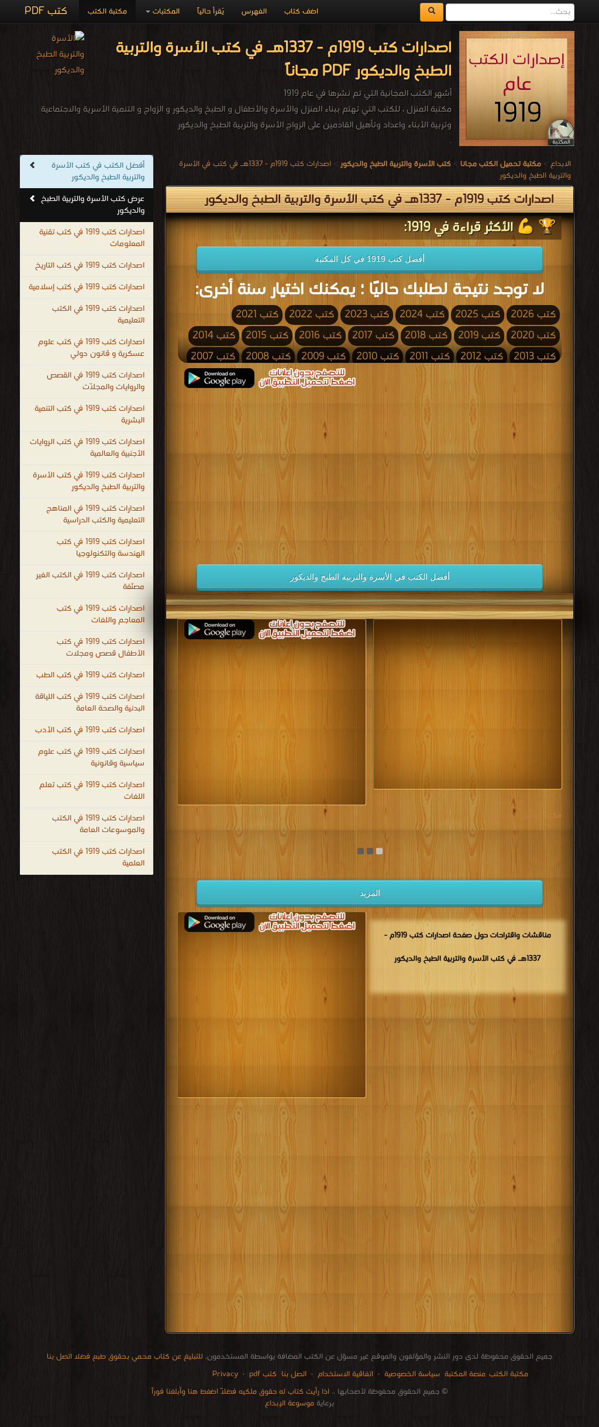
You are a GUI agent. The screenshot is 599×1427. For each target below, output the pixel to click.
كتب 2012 (481, 357)
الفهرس (254, 11)
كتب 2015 (267, 336)
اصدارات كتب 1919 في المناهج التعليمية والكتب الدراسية (95, 514)
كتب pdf (263, 1374)
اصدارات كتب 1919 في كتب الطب (90, 675)
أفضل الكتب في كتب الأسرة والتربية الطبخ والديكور (97, 171)
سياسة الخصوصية (412, 1374)
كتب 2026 (533, 315)
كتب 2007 (213, 357)
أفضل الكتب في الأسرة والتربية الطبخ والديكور (370, 576)
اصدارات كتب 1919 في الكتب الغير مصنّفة (90, 581)
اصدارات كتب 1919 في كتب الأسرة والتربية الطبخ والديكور (88, 481)
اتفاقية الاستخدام (344, 1374)
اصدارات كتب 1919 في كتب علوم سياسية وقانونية (91, 757)
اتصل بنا (293, 1374)
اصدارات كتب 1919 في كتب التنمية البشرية (89, 414)
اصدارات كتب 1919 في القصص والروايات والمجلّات (95, 381)
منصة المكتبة (465, 1374)
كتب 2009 (323, 357)
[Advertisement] (267, 470)
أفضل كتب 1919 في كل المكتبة (370, 259)
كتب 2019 (479, 336)
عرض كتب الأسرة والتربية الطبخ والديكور (92, 205)
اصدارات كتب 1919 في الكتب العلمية (98, 857)
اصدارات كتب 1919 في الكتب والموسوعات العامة (98, 824)
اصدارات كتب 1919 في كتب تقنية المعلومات (91, 238)
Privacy (225, 1374)
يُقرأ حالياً (210, 11)
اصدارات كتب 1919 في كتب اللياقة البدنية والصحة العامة (89, 703)
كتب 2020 (533, 336)
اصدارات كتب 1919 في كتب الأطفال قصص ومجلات (100, 648)
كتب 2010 (377, 357)
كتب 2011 (429, 357)
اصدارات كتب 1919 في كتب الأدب (89, 730)
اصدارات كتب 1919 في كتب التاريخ (89, 265)
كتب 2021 (257, 315)
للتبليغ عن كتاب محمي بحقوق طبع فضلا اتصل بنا (125, 1356)
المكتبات (165, 11)
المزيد (370, 893)
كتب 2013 (535, 357)
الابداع (560, 164)
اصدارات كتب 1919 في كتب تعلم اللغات (91, 791)
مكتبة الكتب (107, 11)
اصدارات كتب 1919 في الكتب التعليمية (98, 315)
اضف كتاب (301, 11)
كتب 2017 (373, 336)
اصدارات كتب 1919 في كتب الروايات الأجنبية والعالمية (87, 448)
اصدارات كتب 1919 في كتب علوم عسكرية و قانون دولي (91, 348)
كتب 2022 (311, 315)
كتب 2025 (477, 315)
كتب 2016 (320, 336)
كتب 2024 (422, 315)
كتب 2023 (367, 315)
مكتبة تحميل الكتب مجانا (521, 815)
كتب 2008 (268, 357)
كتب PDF (46, 11)
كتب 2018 (426, 336)
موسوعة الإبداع (289, 1403)
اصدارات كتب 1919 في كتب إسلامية (86, 287)
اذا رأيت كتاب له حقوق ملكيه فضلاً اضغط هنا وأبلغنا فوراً (240, 1391)
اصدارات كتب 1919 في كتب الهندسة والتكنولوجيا (100, 548)
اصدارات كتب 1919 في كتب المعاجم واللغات (100, 614)
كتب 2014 (213, 336)
